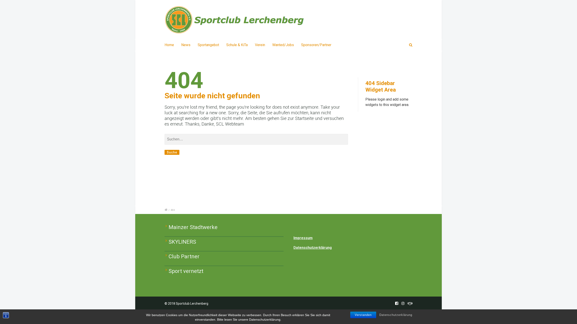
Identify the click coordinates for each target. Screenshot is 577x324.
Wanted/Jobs (283, 45)
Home (169, 45)
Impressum (303, 238)
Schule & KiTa (237, 45)
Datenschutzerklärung (395, 315)
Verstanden (363, 315)
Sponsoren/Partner (316, 45)
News (185, 45)
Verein (260, 45)
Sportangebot (208, 45)
